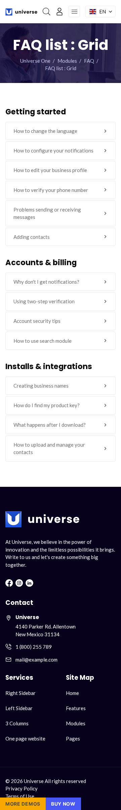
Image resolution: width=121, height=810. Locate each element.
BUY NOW (63, 804)
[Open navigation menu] (74, 11)
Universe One (35, 61)
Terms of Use (19, 796)
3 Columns (17, 723)
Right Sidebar (20, 693)
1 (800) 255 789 (33, 647)
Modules (67, 61)
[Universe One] (21, 12)
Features (76, 708)
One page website (25, 738)
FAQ (89, 61)
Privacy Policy (21, 788)
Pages (73, 738)
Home (72, 693)
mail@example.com (36, 660)
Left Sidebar (19, 708)
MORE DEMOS (22, 804)
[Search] (46, 12)
